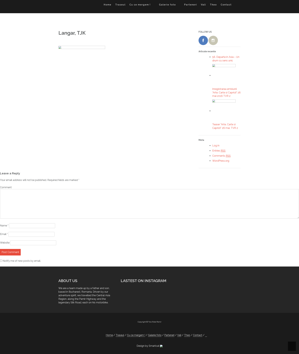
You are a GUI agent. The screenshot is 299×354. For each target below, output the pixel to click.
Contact (226, 4)
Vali (203, 4)
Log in (215, 145)
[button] (236, 5)
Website (4, 242)
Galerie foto (167, 4)
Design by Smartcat (148, 345)
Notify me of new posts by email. (22, 260)
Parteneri (190, 4)
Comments (221, 155)
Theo (213, 4)
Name (4, 225)
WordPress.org (220, 160)
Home (107, 4)
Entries (218, 150)
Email (4, 234)
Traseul (120, 4)
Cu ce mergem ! (140, 4)
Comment (6, 187)
